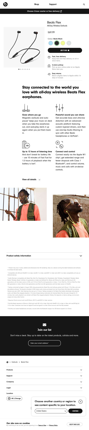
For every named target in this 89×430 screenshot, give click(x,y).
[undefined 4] (24, 69)
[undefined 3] (22, 69)
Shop (36, 4)
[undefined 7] (29, 69)
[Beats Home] (7, 362)
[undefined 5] (25, 69)
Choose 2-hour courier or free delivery (43, 11)
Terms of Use (42, 425)
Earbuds (15, 362)
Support (53, 4)
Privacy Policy (53, 425)
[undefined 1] (18, 69)
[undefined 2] (20, 69)
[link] (65, 50)
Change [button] (16, 399)
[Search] (84, 4)
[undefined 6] (27, 69)
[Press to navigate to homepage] (5, 4)
